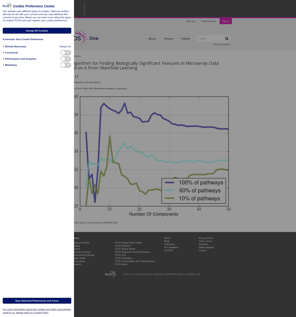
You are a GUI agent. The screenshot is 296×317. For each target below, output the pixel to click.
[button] (14, 46)
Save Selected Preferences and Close (37, 300)
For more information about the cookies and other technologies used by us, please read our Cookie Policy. (37, 311)
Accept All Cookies (37, 30)
